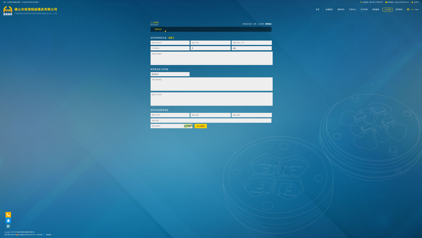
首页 (317, 9)
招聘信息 (158, 29)
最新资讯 (340, 9)
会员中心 (416, 2)
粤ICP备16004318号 (10, 234)
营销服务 (375, 9)
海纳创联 (48, 234)
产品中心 (352, 9)
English (417, 9)
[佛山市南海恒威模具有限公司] (7, 11)
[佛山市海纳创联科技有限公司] (44, 234)
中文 (412, 9)
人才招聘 (387, 10)
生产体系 (364, 9)
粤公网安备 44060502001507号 (27, 234)
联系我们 (399, 9)
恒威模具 (329, 9)
